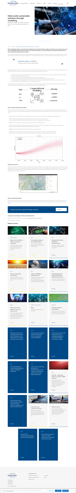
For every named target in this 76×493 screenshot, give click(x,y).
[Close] (74, 491)
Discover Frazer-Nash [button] (24, 3)
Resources (12, 46)
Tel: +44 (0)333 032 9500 (12, 486)
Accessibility (46, 475)
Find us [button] (49, 3)
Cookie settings (51, 490)
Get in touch (59, 209)
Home (9, 46)
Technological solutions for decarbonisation (34, 218)
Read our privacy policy (10, 491)
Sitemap (45, 477)
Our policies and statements (33, 475)
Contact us (55, 3)
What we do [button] (32, 3)
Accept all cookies (65, 490)
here (19, 220)
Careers (44, 3)
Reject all (58, 490)
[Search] (67, 3)
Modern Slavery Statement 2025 (33, 477)
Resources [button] (39, 3)
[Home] (13, 3)
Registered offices (31, 479)
